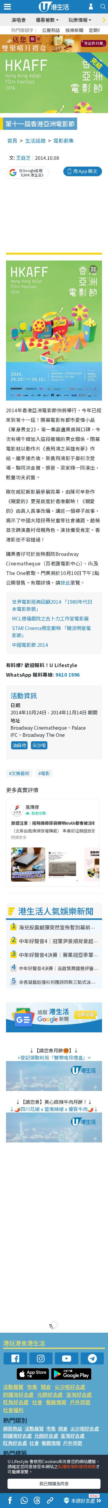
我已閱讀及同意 (54, 1483)
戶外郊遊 (80, 1402)
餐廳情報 (56, 1402)
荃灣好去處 (79, 1394)
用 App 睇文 (85, 171)
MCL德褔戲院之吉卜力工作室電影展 (50, 618)
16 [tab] (59, 51)
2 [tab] (47, 36)
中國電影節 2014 (30, 644)
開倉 (46, 1386)
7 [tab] (41, 44)
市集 (32, 1386)
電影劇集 (63, 140)
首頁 (12, 140)
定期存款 (98, 30)
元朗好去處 (50, 1394)
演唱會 (18, 19)
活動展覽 (13, 1386)
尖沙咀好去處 (70, 1386)
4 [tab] (59, 36)
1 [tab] (41, 36)
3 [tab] (53, 36)
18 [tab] (71, 51)
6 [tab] (71, 36)
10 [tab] (59, 44)
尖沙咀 (39, 745)
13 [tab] (41, 51)
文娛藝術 (20, 773)
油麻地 (19, 745)
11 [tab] (65, 44)
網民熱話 (12, 1428)
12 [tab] (71, 44)
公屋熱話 (51, 30)
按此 (65, 582)
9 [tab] (53, 44)
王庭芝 (23, 157)
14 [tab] (47, 51)
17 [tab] (65, 51)
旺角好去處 (15, 1402)
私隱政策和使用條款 (77, 1466)
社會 (37, 1402)
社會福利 (13, 1409)
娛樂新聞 (74, 30)
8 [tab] (47, 44)
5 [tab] (65, 36)
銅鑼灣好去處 (18, 1394)
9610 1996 (68, 674)
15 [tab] (53, 51)
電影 (45, 773)
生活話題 (35, 140)
